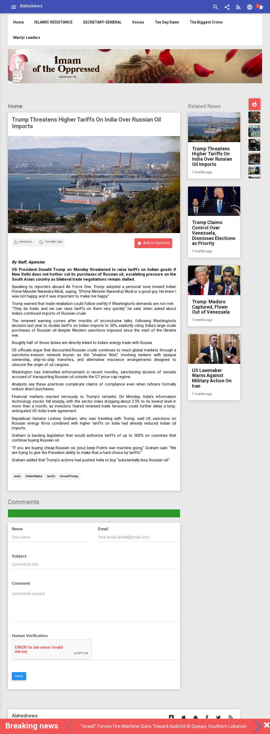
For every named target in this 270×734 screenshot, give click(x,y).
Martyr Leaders (26, 37)
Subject (19, 556)
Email (103, 529)
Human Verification (30, 635)
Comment (21, 583)
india (17, 476)
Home (15, 106)
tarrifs (51, 476)
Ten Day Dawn (167, 22)
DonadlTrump (69, 476)
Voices (138, 22)
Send (19, 676)
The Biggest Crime (206, 22)
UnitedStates (34, 476)
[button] (227, 8)
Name (17, 529)
